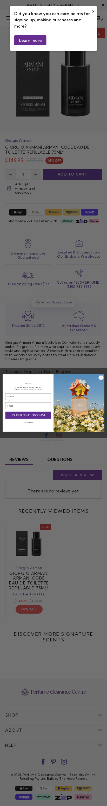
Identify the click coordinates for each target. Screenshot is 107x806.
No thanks (28, 422)
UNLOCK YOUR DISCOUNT (28, 415)
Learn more (30, 40)
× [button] (93, 11)
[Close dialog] (101, 377)
